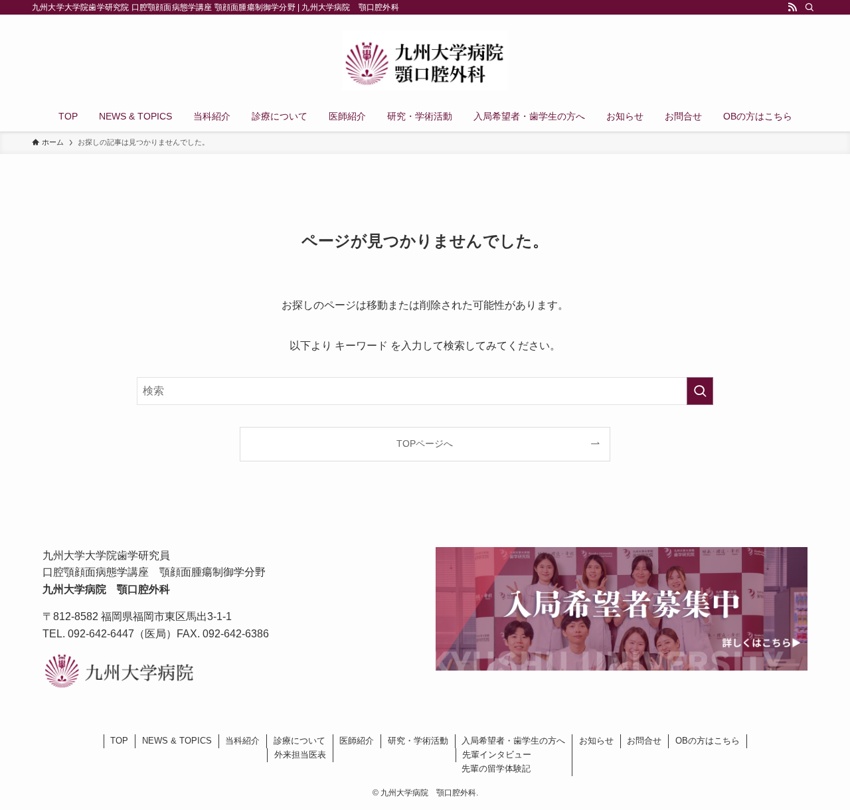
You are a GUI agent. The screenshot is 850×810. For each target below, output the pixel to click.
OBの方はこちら (707, 741)
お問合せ (644, 741)
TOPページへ (424, 443)
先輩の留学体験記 (496, 768)
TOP (119, 741)
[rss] (792, 7)
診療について (299, 741)
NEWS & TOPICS (177, 741)
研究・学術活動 (418, 741)
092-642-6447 (101, 633)
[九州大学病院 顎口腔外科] (425, 60)
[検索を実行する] (700, 391)
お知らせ (596, 741)
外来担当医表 (300, 755)
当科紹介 (242, 741)
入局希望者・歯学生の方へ (513, 741)
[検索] (809, 7)
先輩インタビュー (496, 755)
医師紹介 (356, 741)
